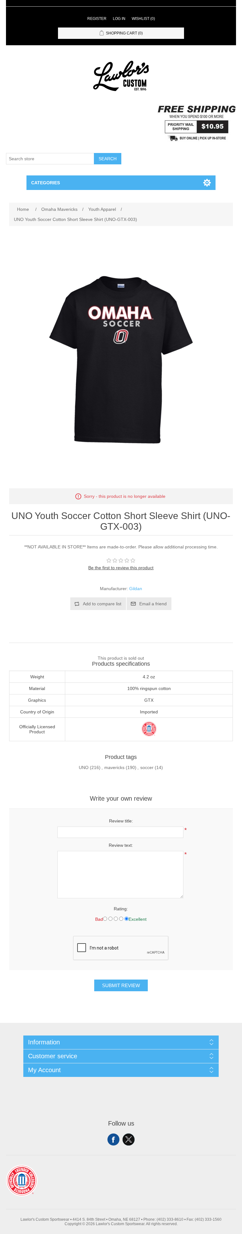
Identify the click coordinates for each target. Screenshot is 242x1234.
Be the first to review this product (120, 567)
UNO (84, 767)
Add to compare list (102, 603)
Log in (119, 18)
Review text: (121, 845)
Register (97, 18)
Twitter (129, 1139)
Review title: (121, 820)
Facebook (113, 1139)
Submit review (121, 985)
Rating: (121, 908)
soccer (146, 767)
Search (108, 158)
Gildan (135, 588)
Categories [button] (45, 182)
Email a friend (153, 603)
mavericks (114, 767)
